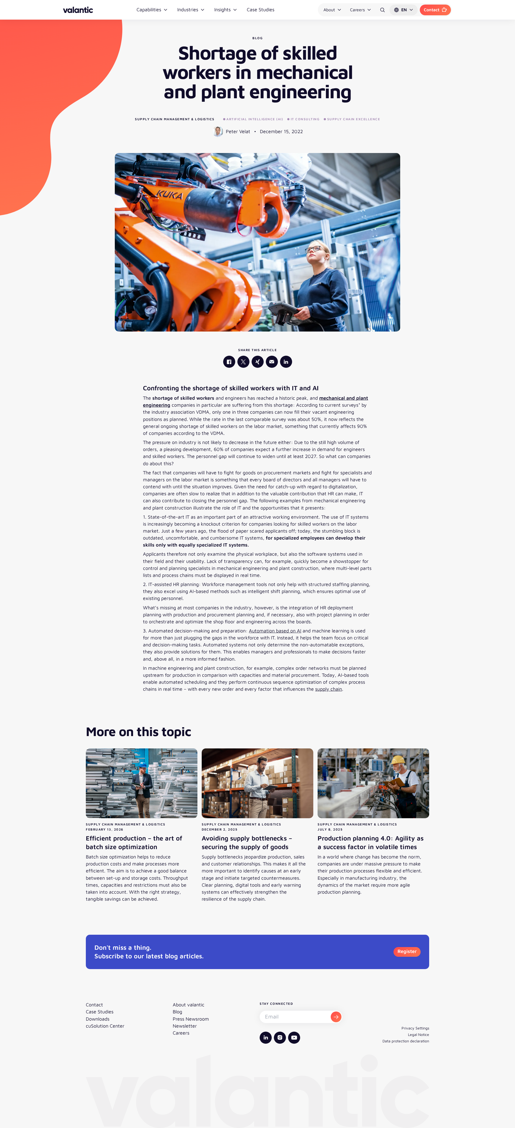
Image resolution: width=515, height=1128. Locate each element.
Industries (187, 9)
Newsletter (185, 1026)
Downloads (97, 1019)
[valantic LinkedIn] (286, 362)
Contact (431, 9)
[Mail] (272, 362)
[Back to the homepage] (78, 9)
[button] (403, 10)
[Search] (382, 10)
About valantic (188, 1004)
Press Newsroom (191, 1019)
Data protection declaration (405, 1041)
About (329, 9)
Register (407, 951)
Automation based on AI (275, 631)
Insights (222, 9)
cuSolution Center (105, 1026)
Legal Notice (418, 1034)
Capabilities (149, 9)
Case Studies (260, 9)
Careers (357, 9)
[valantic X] (243, 362)
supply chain (328, 689)
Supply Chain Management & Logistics (175, 119)
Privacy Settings (415, 1028)
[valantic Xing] (258, 362)
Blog (177, 1011)
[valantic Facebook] (229, 362)
